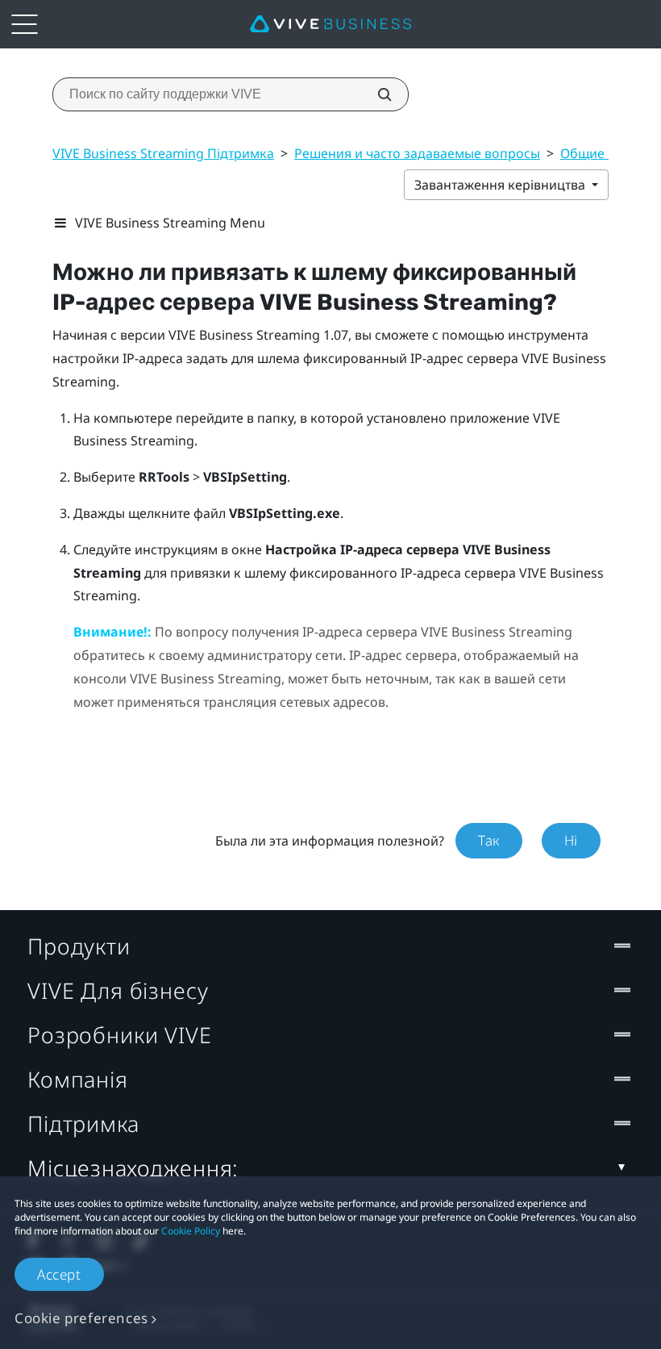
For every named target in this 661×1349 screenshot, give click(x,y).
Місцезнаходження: (133, 1168)
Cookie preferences (81, 1318)
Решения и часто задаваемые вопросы (417, 153)
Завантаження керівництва (501, 185)
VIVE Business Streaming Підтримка (163, 153)
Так (489, 840)
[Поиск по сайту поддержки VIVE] (376, 94)
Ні (571, 840)
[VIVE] (330, 24)
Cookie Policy (190, 1231)
